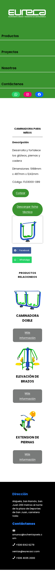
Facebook (24, 250)
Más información (27, 335)
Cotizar (20, 193)
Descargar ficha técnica (27, 209)
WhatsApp (24, 259)
